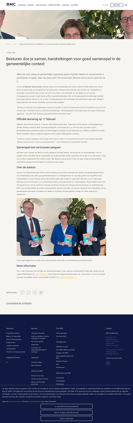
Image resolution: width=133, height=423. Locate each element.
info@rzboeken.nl (41, 274)
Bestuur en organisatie (13, 336)
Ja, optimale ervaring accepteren (66, 406)
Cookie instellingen (66, 418)
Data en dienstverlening (13, 339)
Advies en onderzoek (37, 333)
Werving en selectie (37, 341)
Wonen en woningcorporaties (15, 352)
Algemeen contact (62, 346)
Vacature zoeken (36, 362)
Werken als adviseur (37, 376)
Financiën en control (12, 333)
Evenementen (60, 367)
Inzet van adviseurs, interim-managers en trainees (40, 337)
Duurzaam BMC (61, 336)
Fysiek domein (10, 342)
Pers (57, 364)
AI (7, 362)
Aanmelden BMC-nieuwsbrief (65, 350)
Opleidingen (35, 344)
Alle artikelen (60, 378)
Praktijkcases (60, 381)
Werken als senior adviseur (39, 379)
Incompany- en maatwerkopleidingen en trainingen (39, 350)
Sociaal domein (11, 349)
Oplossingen (60, 384)
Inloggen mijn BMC (62, 353)
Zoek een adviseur (62, 361)
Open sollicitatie (36, 365)
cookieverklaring (34, 401)
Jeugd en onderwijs (12, 345)
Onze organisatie (61, 333)
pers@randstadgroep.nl (67, 277)
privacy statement (15, 401)
